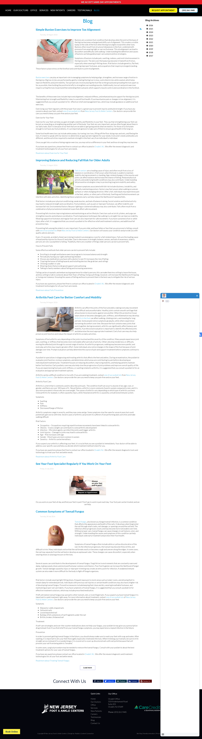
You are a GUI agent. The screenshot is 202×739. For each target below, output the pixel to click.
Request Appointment (163, 10)
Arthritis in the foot (82, 318)
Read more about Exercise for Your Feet (52, 153)
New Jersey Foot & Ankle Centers (98, 111)
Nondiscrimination (149, 733)
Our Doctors (20, 10)
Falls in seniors (81, 170)
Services (43, 10)
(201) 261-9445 (188, 10)
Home (8, 10)
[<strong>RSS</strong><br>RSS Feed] (141, 29)
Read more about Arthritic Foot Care (51, 456)
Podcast (122, 681)
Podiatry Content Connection (84, 733)
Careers (71, 10)
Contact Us (95, 723)
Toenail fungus (80, 522)
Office (33, 10)
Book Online (11, 731)
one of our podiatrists (71, 111)
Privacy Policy (160, 733)
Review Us (146, 681)
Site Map (139, 733)
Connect (134, 681)
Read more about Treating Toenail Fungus (52, 660)
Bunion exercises (42, 77)
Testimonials (84, 10)
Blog (96, 10)
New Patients (57, 10)
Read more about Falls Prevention (49, 290)
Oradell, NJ (99, 146)
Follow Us (110, 681)
